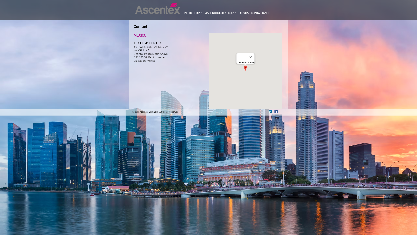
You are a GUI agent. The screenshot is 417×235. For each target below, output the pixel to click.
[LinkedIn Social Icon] (270, 111)
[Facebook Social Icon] (276, 111)
